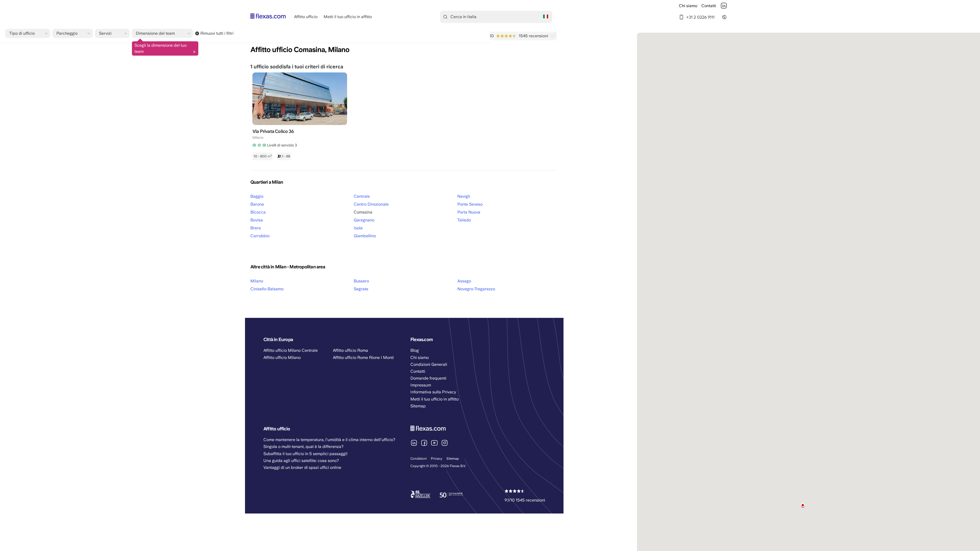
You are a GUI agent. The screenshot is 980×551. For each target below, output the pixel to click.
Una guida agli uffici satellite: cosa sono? (301, 460)
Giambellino (365, 235)
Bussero (361, 281)
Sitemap (452, 458)
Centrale (362, 196)
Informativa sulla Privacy (433, 392)
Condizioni (418, 458)
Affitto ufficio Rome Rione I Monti (363, 357)
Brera (255, 228)
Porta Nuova (468, 212)
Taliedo (464, 220)
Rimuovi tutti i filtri (217, 33)
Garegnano (364, 220)
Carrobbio (260, 235)
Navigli (463, 196)
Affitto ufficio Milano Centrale (290, 350)
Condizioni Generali (428, 364)
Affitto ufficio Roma (350, 350)
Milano (256, 281)
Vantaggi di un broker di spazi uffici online (302, 467)
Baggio (256, 196)
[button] (803, 505)
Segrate (361, 288)
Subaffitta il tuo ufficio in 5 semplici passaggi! (305, 453)
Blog (414, 350)
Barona (257, 204)
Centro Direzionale (371, 204)
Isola (358, 228)
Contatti (708, 5)
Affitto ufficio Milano (282, 357)
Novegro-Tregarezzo (476, 288)
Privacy (436, 458)
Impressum (420, 385)
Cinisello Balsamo (267, 288)
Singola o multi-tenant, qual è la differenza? (303, 446)
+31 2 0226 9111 (700, 17)
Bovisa (256, 220)
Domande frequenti (428, 378)
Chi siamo (688, 5)
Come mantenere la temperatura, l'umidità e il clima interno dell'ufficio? (329, 439)
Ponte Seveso (470, 204)
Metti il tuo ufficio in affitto (348, 16)
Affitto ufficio (305, 16)
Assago (464, 281)
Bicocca (258, 212)
